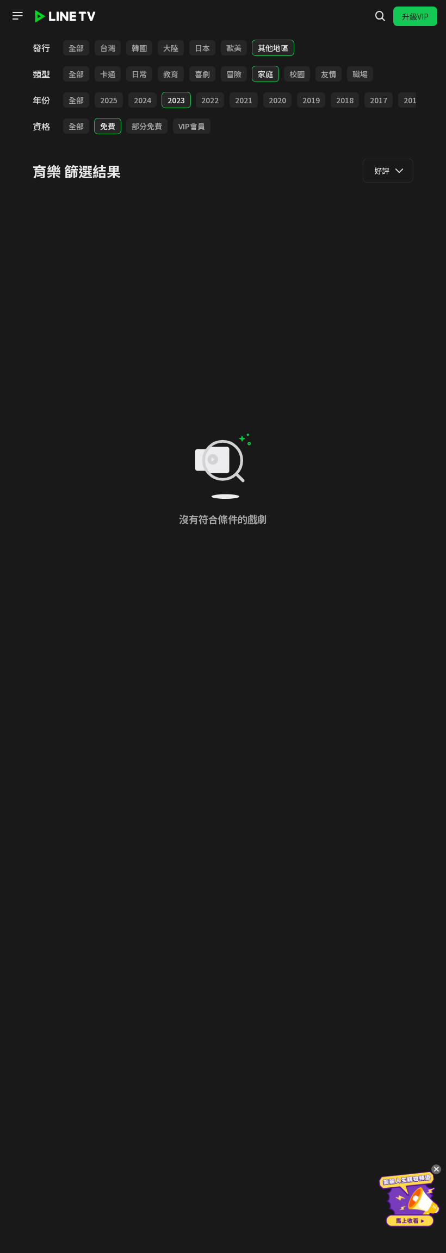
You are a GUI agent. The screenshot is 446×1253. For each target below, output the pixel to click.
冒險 (233, 73)
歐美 (233, 47)
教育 (170, 73)
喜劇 (202, 73)
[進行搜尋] (380, 16)
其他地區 (273, 47)
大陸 (170, 47)
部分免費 (147, 126)
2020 (277, 100)
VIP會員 (191, 126)
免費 (107, 126)
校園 (297, 73)
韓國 (139, 47)
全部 (76, 47)
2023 (176, 100)
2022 (210, 100)
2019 (311, 100)
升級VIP (415, 16)
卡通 (107, 73)
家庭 (265, 73)
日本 (202, 47)
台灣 (107, 47)
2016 (412, 100)
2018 (345, 100)
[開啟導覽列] (17, 15)
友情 (328, 73)
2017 (378, 100)
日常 (139, 73)
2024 (142, 100)
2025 (108, 100)
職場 (360, 73)
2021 (243, 100)
